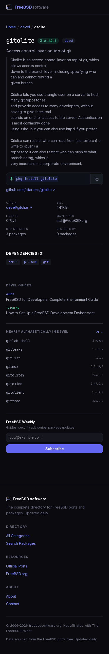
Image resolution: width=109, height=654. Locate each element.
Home (11, 27)
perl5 (13, 262)
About (11, 596)
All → (99, 331)
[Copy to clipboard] (96, 179)
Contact (12, 604)
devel (25, 27)
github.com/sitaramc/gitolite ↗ (31, 189)
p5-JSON (30, 262)
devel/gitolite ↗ (19, 207)
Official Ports (16, 566)
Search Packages (21, 543)
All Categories (17, 536)
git (45, 262)
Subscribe (54, 449)
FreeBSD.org (16, 574)
